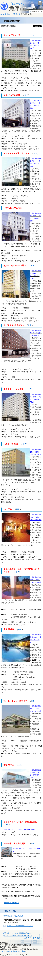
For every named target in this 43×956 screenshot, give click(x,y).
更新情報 (15, 14)
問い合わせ (8, 933)
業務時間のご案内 (19, 951)
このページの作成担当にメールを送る (20, 926)
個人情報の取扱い (24, 933)
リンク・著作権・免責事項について (18, 936)
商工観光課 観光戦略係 (13, 916)
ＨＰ (33, 35)
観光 (8, 14)
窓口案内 (6, 951)
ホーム (2, 14)
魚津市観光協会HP (11, 903)
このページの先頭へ (34, 938)
